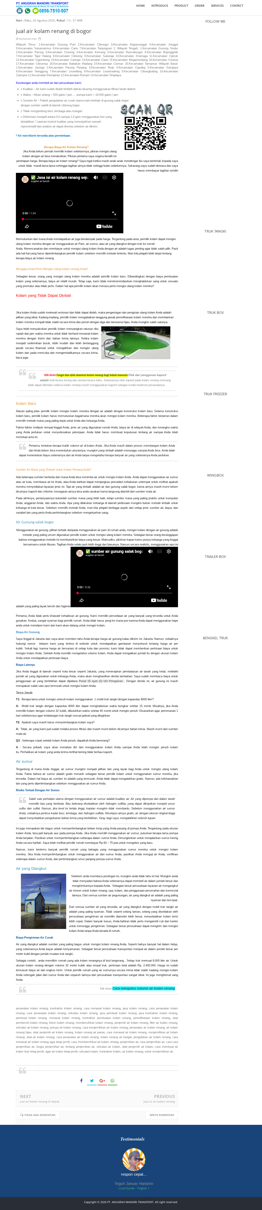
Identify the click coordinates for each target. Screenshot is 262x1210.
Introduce (159, 5)
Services (217, 5)
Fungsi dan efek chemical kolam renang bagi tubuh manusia (92, 375)
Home (140, 5)
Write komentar (162, 1115)
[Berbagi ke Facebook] (81, 1080)
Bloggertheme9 (25, 1206)
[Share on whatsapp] (112, 1080)
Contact (236, 5)
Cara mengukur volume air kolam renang (143, 988)
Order (199, 5)
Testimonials (132, 1139)
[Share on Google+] (102, 1080)
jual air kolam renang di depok (39, 1101)
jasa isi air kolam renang (159, 1101)
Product (181, 5)
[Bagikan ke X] (92, 1080)
